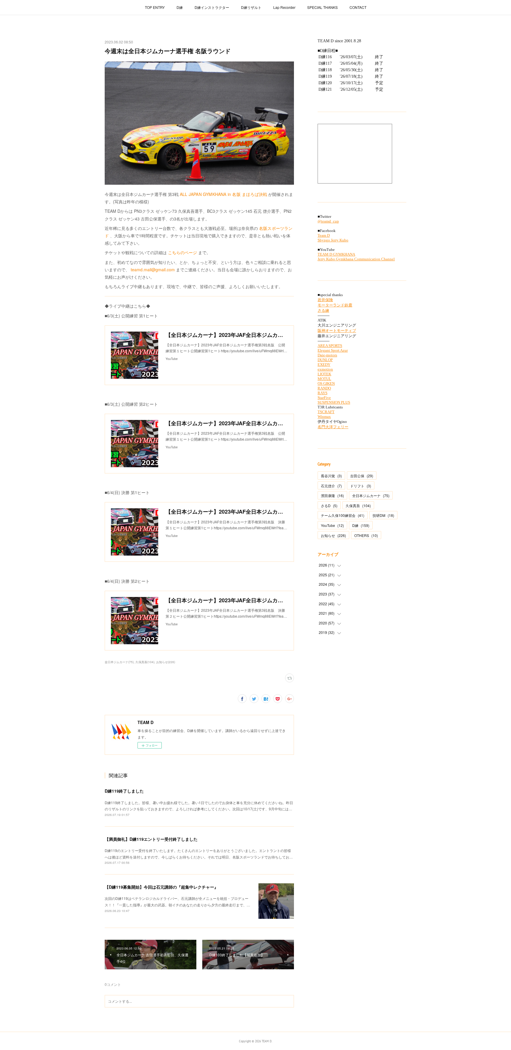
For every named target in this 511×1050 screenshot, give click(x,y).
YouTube (332, 525)
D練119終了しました (124, 791)
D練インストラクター (212, 7)
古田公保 (361, 475)
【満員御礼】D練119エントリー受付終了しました (151, 839)
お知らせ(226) (165, 662)
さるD (329, 505)
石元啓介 (331, 485)
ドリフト (360, 485)
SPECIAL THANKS (322, 7)
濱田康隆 (332, 495)
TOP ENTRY (155, 7)
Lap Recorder (284, 7)
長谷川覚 (331, 475)
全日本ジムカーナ (370, 495)
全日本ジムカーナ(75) (119, 662)
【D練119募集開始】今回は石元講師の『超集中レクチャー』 (161, 887)
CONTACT (358, 7)
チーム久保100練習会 (342, 515)
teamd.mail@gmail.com (153, 269)
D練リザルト (251, 7)
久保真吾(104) (144, 662)
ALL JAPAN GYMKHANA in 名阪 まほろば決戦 (223, 194)
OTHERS (366, 535)
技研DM (383, 515)
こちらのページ (182, 252)
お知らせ (333, 535)
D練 (180, 7)
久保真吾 (358, 505)
